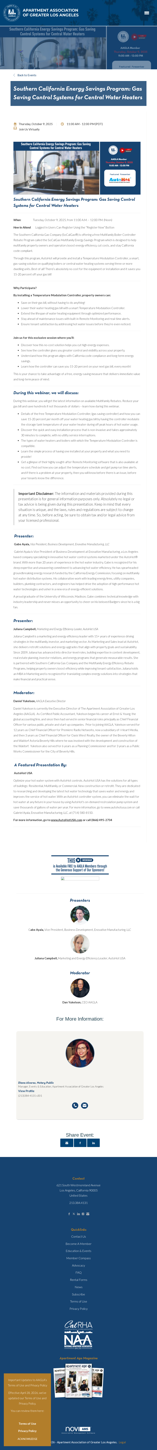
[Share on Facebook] (80, 1143)
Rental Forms (78, 1279)
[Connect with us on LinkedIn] (78, 1214)
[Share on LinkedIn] (93, 1143)
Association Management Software (78, 1433)
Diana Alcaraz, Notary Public (36, 1083)
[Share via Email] (66, 1143)
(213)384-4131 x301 (30, 1095)
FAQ (78, 1272)
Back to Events (26, 75)
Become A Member (78, 1243)
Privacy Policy (27, 1431)
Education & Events (78, 1251)
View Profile (26, 1091)
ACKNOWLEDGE (27, 1438)
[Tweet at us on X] (74, 1214)
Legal (122, 1442)
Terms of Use (27, 1423)
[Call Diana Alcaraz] (75, 1105)
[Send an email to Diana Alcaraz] (84, 1105)
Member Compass (78, 1258)
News (79, 1287)
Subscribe (78, 1294)
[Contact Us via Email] (88, 1214)
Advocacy (78, 1265)
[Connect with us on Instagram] (83, 1214)
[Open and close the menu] (116, 13)
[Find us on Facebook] (69, 1214)
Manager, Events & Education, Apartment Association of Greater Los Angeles (61, 1086)
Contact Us (78, 1236)
